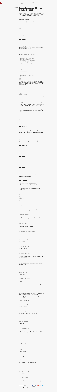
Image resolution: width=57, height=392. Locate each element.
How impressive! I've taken (24, 239)
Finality (20, 30)
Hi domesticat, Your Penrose (24, 278)
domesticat (21, 78)
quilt (19, 194)
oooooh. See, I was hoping (24, 214)
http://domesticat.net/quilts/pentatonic (37, 108)
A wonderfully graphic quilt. (24, 253)
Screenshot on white (22, 121)
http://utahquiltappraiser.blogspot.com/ (34, 311)
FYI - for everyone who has (24, 349)
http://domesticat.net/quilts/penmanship (37, 35)
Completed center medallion (23, 94)
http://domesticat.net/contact (38, 174)
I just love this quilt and (23, 377)
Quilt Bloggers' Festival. (39, 14)
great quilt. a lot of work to (24, 371)
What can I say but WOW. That (25, 341)
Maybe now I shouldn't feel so (24, 359)
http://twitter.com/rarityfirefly (31, 231)
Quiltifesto (26, 188)
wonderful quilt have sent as (24, 364)
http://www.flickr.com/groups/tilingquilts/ (25, 219)
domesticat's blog (21, 198)
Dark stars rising (21, 79)
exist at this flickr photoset (28, 153)
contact (33, 2)
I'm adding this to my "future (24, 328)
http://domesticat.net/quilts (24, 183)
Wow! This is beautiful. (23, 321)
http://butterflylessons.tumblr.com (23, 231)
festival (20, 197)
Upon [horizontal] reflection (23, 71)
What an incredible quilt (23, 260)
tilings (20, 195)
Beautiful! (21, 266)
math (19, 196)
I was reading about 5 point (24, 246)
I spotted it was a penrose (23, 203)
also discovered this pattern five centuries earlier (28, 54)
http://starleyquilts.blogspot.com (33, 313)
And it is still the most (23, 223)
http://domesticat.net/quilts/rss (24, 184)
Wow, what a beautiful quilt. (24, 315)
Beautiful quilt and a (23, 272)
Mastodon (33, 386)
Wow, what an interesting (23, 304)
